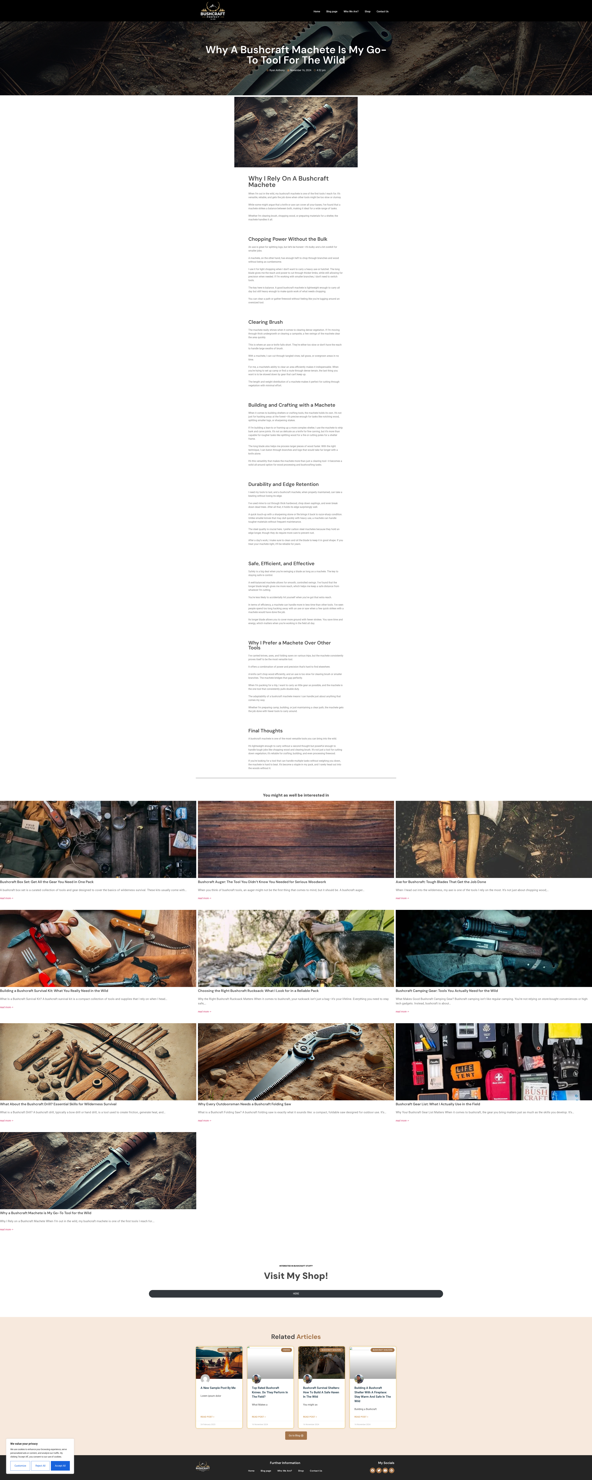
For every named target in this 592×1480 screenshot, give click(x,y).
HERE (296, 1293)
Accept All (60, 1465)
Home (317, 11)
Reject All (40, 1465)
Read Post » (207, 1417)
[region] (40, 1456)
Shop (367, 11)
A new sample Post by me (218, 1388)
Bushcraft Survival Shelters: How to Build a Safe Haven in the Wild (321, 1392)
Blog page (331, 11)
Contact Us (382, 11)
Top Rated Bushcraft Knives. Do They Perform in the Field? (270, 1392)
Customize (20, 1465)
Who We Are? (351, 11)
